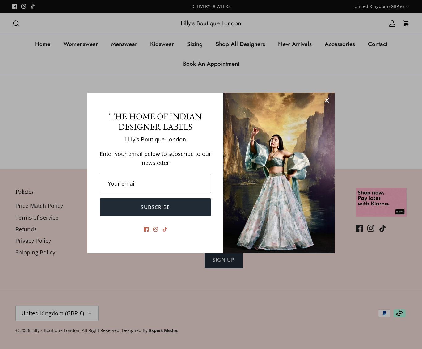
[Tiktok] (164, 229)
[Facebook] (146, 229)
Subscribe (155, 207)
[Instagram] (155, 229)
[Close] (327, 100)
